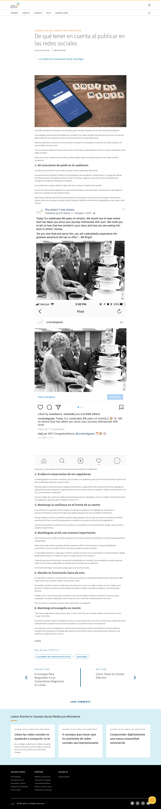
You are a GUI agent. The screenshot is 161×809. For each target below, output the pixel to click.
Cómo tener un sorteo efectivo (110, 676)
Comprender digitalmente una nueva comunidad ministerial (127, 738)
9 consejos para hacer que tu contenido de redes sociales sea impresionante (80, 738)
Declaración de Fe (17, 780)
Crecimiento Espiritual (42, 783)
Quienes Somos (61, 13)
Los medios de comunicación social (55, 58)
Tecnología (78, 58)
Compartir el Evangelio (43, 780)
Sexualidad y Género (18, 783)
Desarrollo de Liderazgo (43, 790)
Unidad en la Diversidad (19, 786)
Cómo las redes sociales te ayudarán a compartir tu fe (32, 736)
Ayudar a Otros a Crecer (43, 786)
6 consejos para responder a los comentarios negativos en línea (49, 679)
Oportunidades (63, 777)
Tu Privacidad (15, 790)
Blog (49, 13)
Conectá (26, 13)
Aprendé (14, 13)
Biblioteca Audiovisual (42, 777)
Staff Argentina (16, 777)
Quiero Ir (38, 13)
